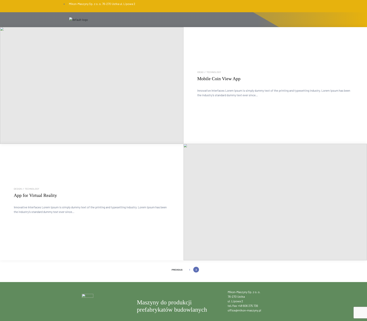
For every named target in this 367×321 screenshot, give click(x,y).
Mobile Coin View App (218, 78)
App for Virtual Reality (35, 195)
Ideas (200, 72)
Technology (213, 72)
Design (18, 188)
